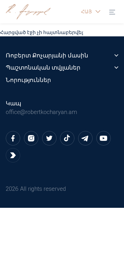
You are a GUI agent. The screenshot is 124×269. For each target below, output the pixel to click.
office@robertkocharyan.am (41, 112)
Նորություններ (28, 79)
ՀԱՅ (86, 11)
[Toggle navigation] (113, 11)
